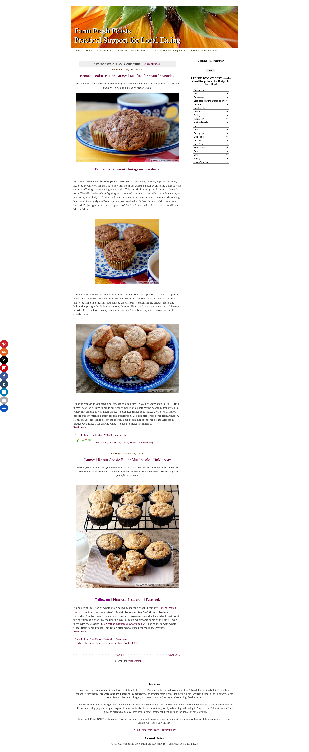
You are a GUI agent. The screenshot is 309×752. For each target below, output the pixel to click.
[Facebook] (4, 376)
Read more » (79, 427)
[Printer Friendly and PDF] (84, 440)
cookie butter (114, 442)
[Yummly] (4, 352)
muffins (133, 442)
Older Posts (174, 654)
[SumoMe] (4, 408)
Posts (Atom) (134, 660)
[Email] (4, 400)
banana (104, 442)
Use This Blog (104, 50)
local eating (108, 643)
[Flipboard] (4, 368)
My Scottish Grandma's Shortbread (122, 623)
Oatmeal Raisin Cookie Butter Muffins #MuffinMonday (127, 460)
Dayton (125, 442)
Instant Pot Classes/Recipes (131, 50)
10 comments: (121, 639)
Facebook (152, 169)
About (88, 50)
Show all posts (151, 63)
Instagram (135, 169)
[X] (4, 360)
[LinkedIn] (4, 392)
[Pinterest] (4, 344)
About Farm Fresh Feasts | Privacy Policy (154, 730)
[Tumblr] (4, 384)
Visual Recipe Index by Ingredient (168, 50)
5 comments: (120, 435)
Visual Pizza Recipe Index (204, 50)
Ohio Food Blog (145, 442)
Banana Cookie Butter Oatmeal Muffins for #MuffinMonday (127, 76)
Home (77, 50)
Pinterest (118, 169)
